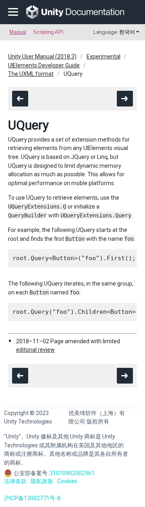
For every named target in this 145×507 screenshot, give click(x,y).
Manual (17, 32)
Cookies (67, 481)
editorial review (35, 349)
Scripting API (48, 32)
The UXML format (31, 74)
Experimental (103, 56)
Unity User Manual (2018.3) (42, 56)
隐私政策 (42, 481)
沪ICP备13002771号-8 (32, 498)
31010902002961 (72, 473)
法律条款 (15, 481)
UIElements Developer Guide (44, 65)
